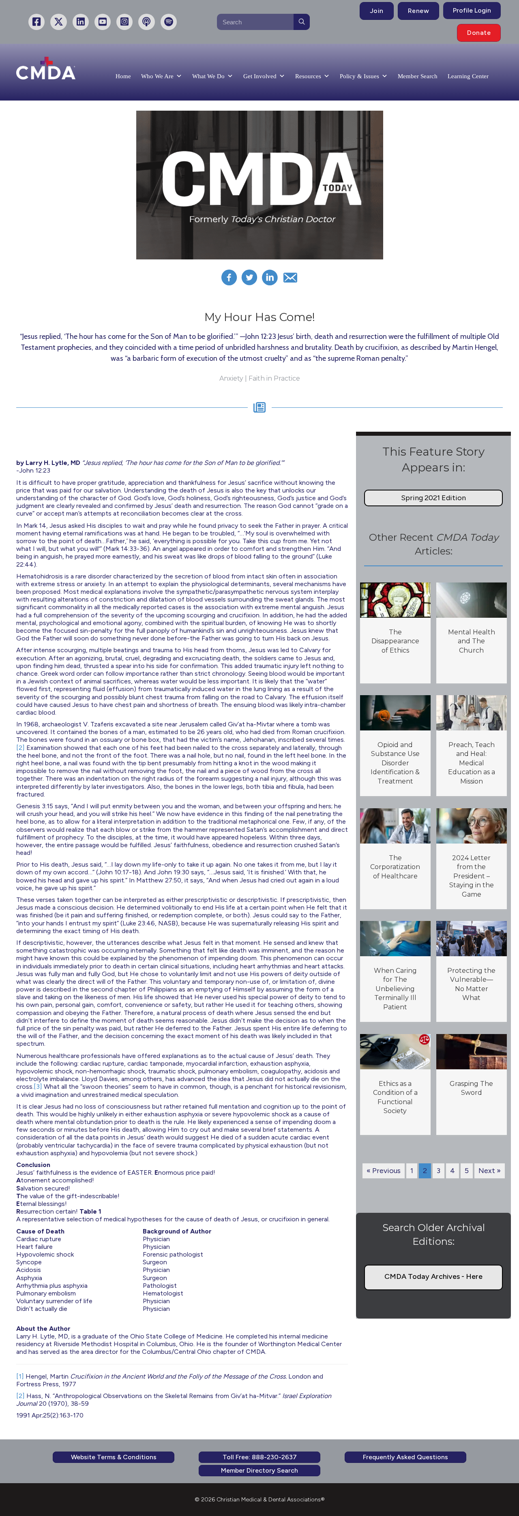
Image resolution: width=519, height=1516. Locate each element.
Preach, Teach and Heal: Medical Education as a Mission (471, 763)
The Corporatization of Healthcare (395, 867)
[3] (38, 1086)
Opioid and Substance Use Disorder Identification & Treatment (395, 763)
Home (123, 76)
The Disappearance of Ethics (395, 641)
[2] (20, 748)
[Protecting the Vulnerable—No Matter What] (471, 938)
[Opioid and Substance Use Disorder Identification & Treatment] (395, 712)
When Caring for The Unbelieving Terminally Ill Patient (395, 989)
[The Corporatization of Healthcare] (395, 825)
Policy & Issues (359, 76)
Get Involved (260, 76)
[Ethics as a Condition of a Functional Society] (395, 1051)
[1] (20, 1376)
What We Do (208, 76)
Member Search (418, 76)
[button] (433, 498)
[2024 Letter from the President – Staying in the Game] (471, 825)
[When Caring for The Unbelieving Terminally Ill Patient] (395, 938)
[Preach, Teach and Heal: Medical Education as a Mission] (471, 712)
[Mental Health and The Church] (471, 599)
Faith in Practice (274, 378)
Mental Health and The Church (471, 641)
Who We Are (157, 76)
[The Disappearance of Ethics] (395, 599)
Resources (308, 76)
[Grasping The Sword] (471, 1051)
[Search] (302, 22)
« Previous (384, 1170)
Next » (489, 1170)
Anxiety (231, 378)
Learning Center (468, 76)
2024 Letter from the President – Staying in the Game (471, 876)
